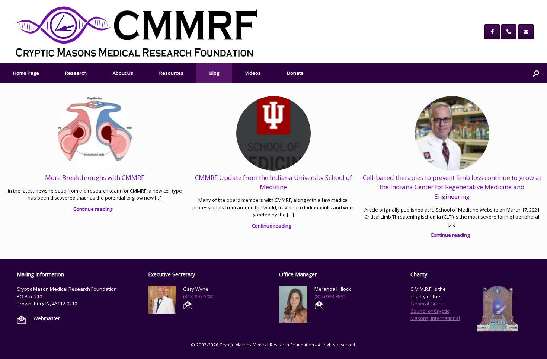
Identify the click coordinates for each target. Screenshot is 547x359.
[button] (536, 73)
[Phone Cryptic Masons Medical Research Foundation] (508, 31)
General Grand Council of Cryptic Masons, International (435, 310)
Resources (171, 73)
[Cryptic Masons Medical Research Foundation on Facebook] (492, 31)
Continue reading (93, 209)
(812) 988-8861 (330, 296)
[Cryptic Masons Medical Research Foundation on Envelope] (526, 31)
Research (76, 73)
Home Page (26, 73)
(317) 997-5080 (198, 296)
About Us (123, 73)
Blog (214, 73)
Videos (253, 73)
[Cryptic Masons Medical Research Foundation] (136, 32)
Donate (295, 73)
